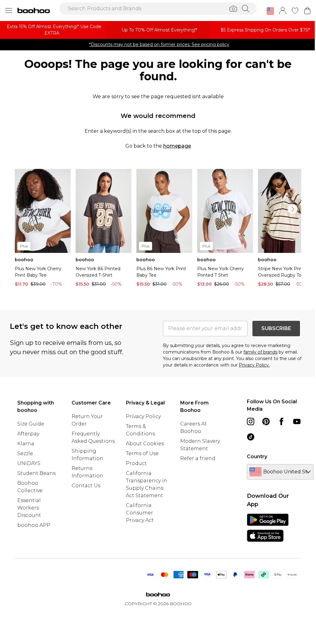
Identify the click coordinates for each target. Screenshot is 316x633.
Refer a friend (197, 458)
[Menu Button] (8, 10)
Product (136, 463)
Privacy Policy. (254, 365)
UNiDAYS (28, 463)
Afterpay (28, 434)
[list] (158, 229)
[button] (270, 11)
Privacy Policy (143, 416)
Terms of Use (142, 453)
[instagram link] (250, 421)
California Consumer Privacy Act (140, 512)
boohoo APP (33, 525)
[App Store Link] (268, 528)
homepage (177, 146)
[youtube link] (297, 421)
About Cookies (145, 443)
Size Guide (30, 424)
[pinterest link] (266, 421)
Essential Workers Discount (29, 507)
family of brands (260, 352)
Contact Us (86, 485)
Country (257, 456)
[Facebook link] (281, 421)
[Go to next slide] (292, 209)
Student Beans (36, 473)
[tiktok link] (250, 437)
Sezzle (25, 453)
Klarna (25, 443)
